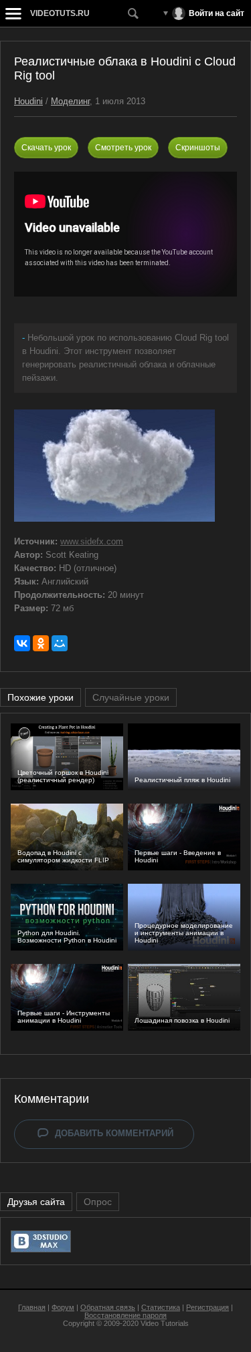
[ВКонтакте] (22, 643)
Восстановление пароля (125, 1315)
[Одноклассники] (41, 643)
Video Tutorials (165, 1323)
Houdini (28, 101)
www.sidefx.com (91, 541)
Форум (63, 1307)
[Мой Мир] (60, 643)
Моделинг (70, 101)
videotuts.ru (60, 13)
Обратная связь (107, 1307)
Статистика (160, 1307)
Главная (32, 1307)
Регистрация (207, 1307)
